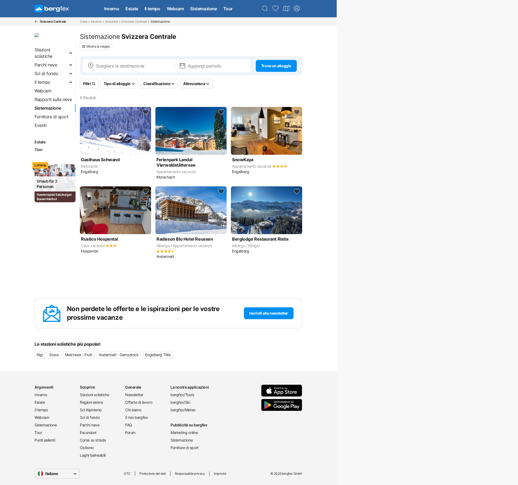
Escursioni (88, 432)
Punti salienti (45, 440)
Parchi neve (90, 425)
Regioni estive (91, 402)
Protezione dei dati (152, 473)
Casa (83, 21)
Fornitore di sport (185, 447)
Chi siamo (133, 409)
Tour (228, 8)
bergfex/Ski (180, 402)
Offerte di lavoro (138, 402)
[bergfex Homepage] (52, 8)
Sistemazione (203, 8)
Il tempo (152, 8)
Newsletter (134, 394)
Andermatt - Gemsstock (119, 354)
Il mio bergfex (136, 417)
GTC (127, 473)
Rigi (40, 354)
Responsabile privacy (190, 473)
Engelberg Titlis (158, 354)
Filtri (87, 83)
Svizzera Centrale (134, 21)
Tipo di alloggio (117, 83)
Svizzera (111, 21)
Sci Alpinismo (91, 409)
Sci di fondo (90, 417)
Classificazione (156, 83)
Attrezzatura (194, 83)
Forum (130, 432)
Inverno (111, 8)
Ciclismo (87, 447)
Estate (131, 8)
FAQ (128, 425)
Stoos (54, 354)
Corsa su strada (93, 440)
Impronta (220, 473)
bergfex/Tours (182, 394)
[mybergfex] (296, 8)
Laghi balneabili (93, 455)
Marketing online (184, 432)
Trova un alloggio (276, 65)
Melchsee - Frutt (78, 354)
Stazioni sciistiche (94, 394)
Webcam (175, 8)
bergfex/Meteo (183, 409)
